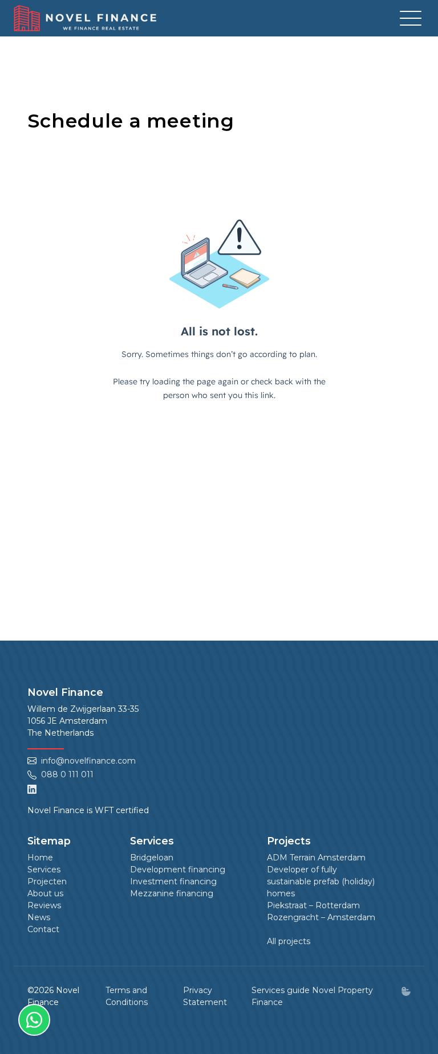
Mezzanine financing (171, 893)
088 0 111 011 (67, 774)
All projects (288, 941)
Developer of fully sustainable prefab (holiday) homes (321, 881)
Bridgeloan (151, 857)
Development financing (177, 869)
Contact (43, 929)
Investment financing (173, 881)
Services (43, 869)
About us (45, 893)
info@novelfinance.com (88, 761)
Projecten (47, 881)
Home (40, 857)
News (38, 917)
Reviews (44, 905)
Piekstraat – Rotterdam (313, 905)
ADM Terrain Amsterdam (316, 857)
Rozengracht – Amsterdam (321, 917)
